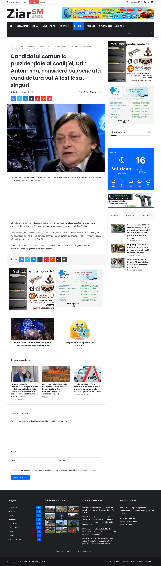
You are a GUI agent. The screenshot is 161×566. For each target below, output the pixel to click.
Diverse (65, 26)
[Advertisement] (56, 203)
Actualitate (22, 26)
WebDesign (36, 561)
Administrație (49, 26)
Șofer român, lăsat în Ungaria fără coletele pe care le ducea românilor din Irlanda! (138, 263)
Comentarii (146, 215)
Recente (130, 215)
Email (14, 461)
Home (14, 46)
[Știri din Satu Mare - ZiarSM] (25, 13)
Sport (10, 531)
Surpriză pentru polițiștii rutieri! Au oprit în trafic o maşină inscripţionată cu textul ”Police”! (138, 249)
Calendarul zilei (14, 540)
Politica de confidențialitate (124, 561)
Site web (61, 461)
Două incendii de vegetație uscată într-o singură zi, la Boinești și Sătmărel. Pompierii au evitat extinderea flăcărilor (54, 389)
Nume (14, 451)
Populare (115, 215)
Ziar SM (15, 92)
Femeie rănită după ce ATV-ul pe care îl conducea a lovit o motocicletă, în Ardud (98, 510)
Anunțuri (119, 26)
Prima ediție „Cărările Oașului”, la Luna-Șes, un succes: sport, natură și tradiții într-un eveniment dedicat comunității (85, 2)
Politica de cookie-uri (145, 561)
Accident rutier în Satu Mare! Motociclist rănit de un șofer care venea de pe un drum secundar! (99, 531)
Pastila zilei (106, 26)
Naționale (90, 26)
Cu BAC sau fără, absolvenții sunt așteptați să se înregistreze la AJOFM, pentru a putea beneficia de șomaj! (97, 541)
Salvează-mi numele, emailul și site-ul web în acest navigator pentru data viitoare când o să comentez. (54, 470)
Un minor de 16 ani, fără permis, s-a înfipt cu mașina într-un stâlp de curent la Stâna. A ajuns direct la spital (87, 388)
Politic (77, 26)
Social (35, 26)
